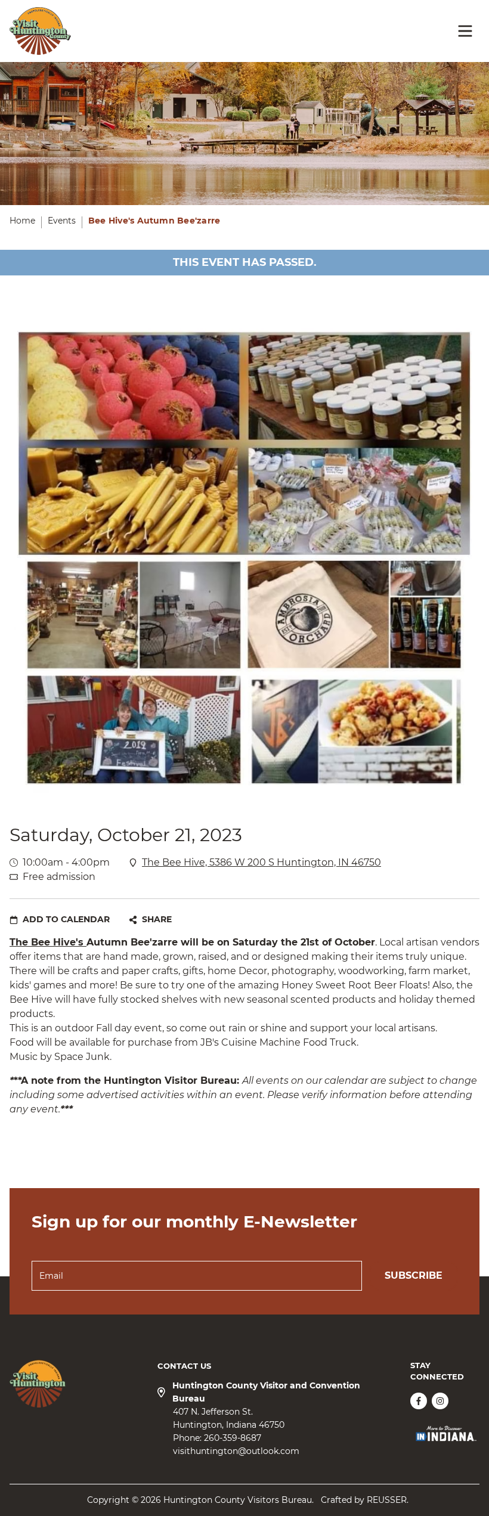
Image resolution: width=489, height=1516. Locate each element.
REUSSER (387, 1500)
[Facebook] (418, 1401)
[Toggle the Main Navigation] (465, 31)
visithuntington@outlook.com (236, 1451)
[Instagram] (440, 1401)
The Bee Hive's (48, 942)
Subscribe (413, 1275)
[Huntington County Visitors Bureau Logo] (40, 31)
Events (62, 220)
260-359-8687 (232, 1438)
